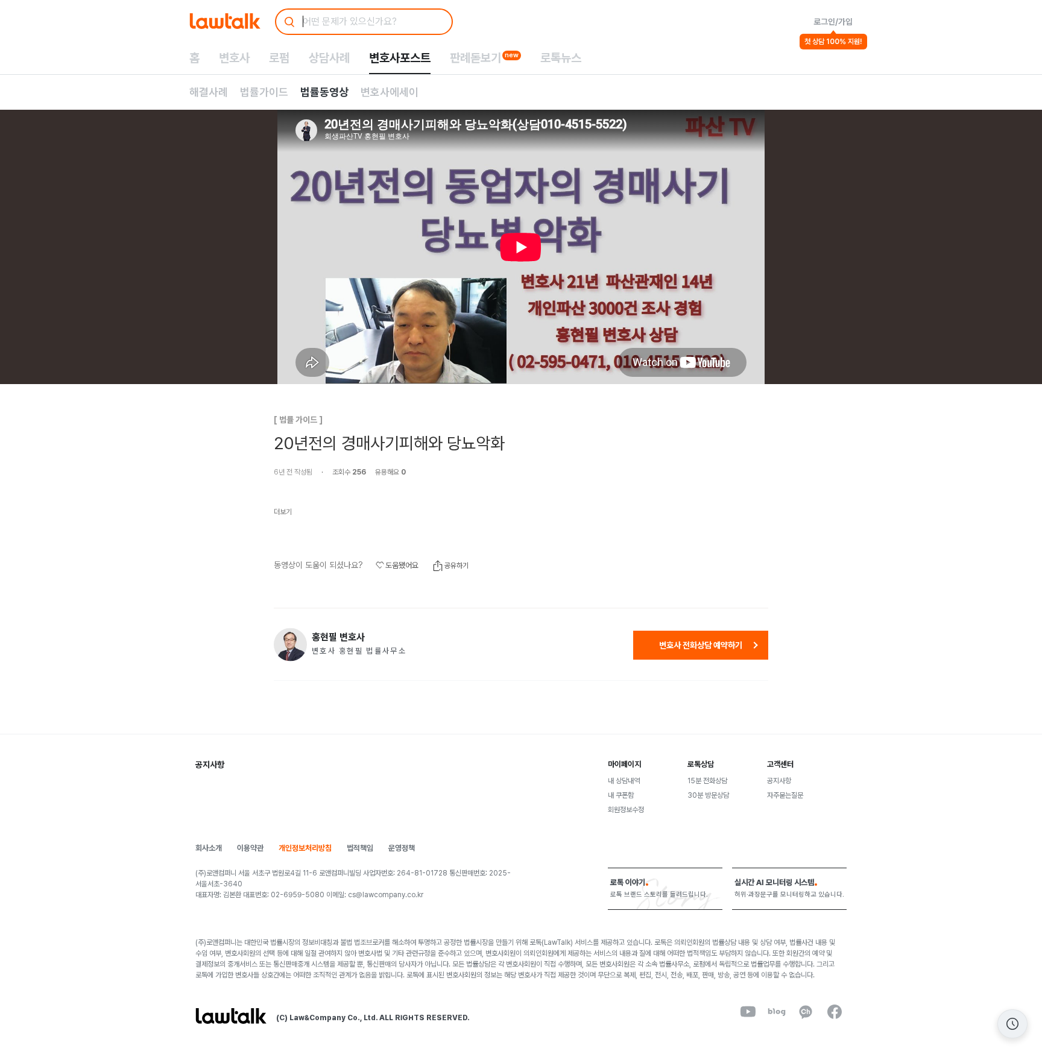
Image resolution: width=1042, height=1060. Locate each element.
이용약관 (250, 848)
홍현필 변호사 (338, 637)
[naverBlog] (777, 1012)
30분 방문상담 (708, 795)
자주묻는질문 (785, 795)
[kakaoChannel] (806, 1012)
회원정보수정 (626, 810)
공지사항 (779, 781)
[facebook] (835, 1012)
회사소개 (208, 848)
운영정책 (401, 848)
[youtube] (748, 1012)
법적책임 (360, 848)
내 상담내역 (624, 781)
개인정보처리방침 (305, 848)
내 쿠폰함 (621, 795)
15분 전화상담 (707, 781)
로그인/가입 (833, 22)
